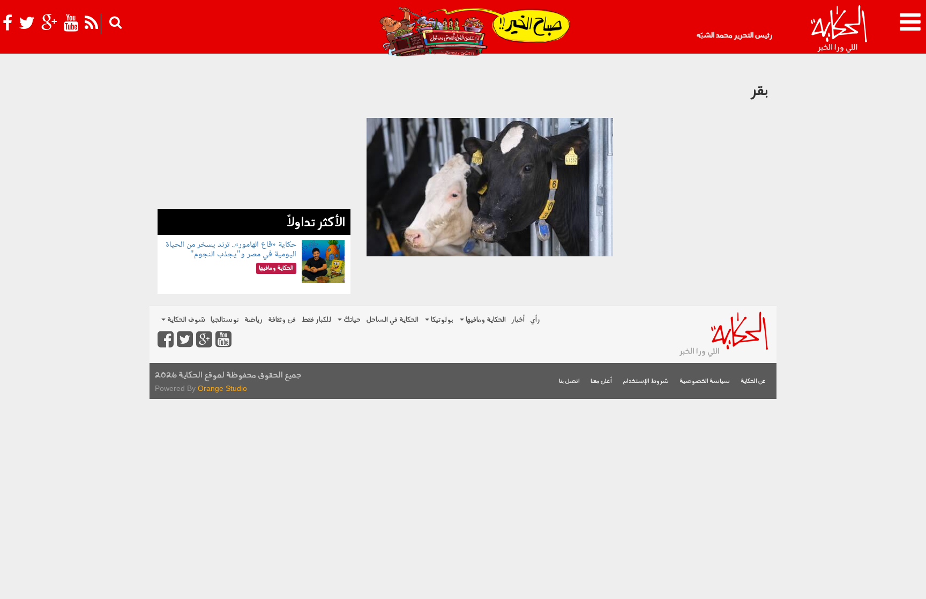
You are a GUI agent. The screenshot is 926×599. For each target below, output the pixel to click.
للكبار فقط (316, 320)
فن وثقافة (282, 320)
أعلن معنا (601, 381)
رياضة (253, 320)
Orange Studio (222, 388)
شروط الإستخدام (646, 381)
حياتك (351, 320)
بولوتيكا (441, 320)
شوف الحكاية (185, 320)
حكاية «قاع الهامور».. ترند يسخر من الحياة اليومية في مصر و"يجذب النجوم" (231, 250)
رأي (535, 320)
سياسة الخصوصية (704, 381)
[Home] (838, 29)
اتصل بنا (569, 381)
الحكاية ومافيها (485, 320)
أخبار (518, 320)
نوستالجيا (225, 320)
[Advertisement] (254, 134)
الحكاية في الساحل (392, 320)
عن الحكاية (753, 381)
